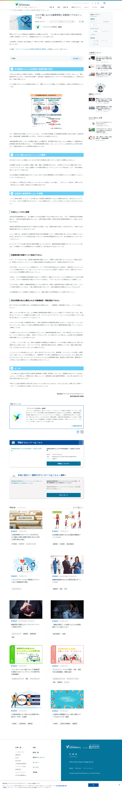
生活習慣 (62, 544)
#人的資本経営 (106, 21)
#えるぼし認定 (95, 44)
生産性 (64, 633)
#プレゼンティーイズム (95, 21)
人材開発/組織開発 (20, 763)
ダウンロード (63, 495)
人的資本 (14, 723)
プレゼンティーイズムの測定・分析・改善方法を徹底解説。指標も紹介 (66, 671)
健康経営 (92, 19)
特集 (59, 7)
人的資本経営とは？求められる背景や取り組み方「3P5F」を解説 (25, 716)
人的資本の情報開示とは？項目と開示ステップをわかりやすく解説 (66, 716)
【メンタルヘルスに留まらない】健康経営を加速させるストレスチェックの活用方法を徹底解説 (25, 672)
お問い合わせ (78, 768)
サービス (94, 7)
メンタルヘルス (20, 752)
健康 (72, 21)
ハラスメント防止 (20, 766)
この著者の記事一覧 (76, 426)
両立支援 (92, 38)
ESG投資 (14, 544)
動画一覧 (65, 7)
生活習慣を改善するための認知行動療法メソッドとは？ (66, 536)
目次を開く (76, 58)
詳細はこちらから (64, 463)
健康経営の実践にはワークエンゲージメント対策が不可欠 (25, 626)
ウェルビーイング (31, 544)
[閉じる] (119, 785)
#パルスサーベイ (106, 31)
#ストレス (95, 25)
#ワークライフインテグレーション (106, 40)
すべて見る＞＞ (78, 507)
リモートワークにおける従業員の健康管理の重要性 (31, 49)
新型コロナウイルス (64, 21)
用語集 (102, 7)
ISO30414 (21, 544)
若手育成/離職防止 (20, 775)
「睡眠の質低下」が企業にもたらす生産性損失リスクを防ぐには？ (66, 626)
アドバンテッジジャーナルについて (81, 3)
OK (93, 785)
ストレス (66, 682)
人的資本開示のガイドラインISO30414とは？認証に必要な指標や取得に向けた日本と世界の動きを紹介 (25, 537)
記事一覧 (18, 747)
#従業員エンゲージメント (95, 34)
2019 (65, 589)
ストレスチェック (34, 678)
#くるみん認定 (95, 40)
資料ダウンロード (76, 7)
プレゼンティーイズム (72, 678)
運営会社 (71, 768)
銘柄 (61, 589)
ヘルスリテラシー (16, 589)
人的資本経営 (22, 723)
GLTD (17, 757)
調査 (13, 637)
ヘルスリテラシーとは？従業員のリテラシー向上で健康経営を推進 (25, 581)
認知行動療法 (70, 544)
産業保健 (18, 769)
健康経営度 (33, 633)
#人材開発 (95, 31)
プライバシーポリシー (88, 768)
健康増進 (55, 544)
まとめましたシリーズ (17, 678)
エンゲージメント (94, 28)
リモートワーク (53, 21)
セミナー (86, 7)
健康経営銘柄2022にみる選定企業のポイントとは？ (66, 581)
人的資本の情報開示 (65, 723)
